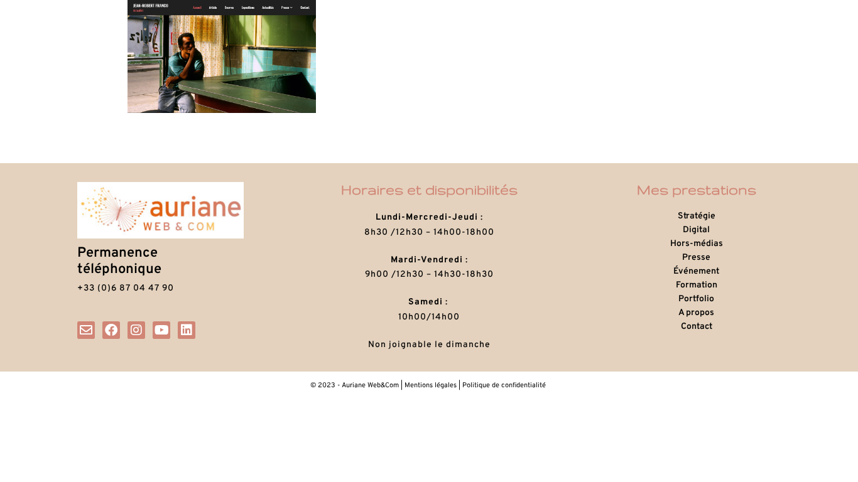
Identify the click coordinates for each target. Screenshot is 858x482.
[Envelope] (86, 330)
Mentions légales (431, 385)
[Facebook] (111, 330)
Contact (696, 326)
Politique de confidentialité (505, 385)
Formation (696, 285)
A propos (696, 313)
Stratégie (696, 216)
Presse (696, 257)
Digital (696, 230)
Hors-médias (696, 243)
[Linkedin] (186, 330)
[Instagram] (136, 330)
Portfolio (696, 299)
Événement (696, 271)
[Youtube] (161, 330)
